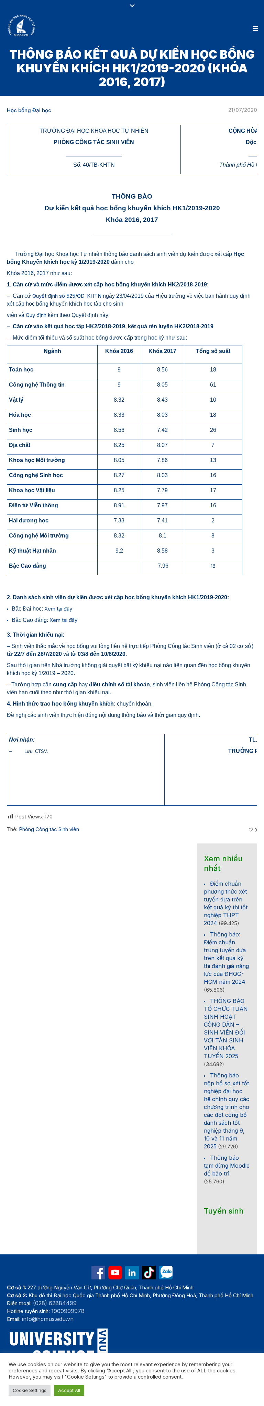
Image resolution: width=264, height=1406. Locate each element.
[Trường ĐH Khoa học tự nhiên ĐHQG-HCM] (98, 1272)
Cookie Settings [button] (29, 1390)
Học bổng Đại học (29, 110)
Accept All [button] (69, 1390)
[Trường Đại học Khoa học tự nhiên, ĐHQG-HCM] (21, 25)
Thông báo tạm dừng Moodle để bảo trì (227, 1165)
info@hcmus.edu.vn (48, 1318)
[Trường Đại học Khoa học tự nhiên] (132, 1272)
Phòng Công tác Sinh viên (49, 829)
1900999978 (68, 1311)
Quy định (36, 315)
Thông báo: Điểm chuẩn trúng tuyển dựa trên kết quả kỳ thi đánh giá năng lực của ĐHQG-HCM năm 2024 (226, 958)
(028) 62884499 (55, 1303)
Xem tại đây (58, 608)
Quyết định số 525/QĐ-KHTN (66, 296)
